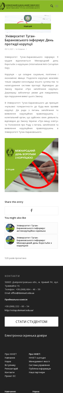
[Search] (50, 6)
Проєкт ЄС (10, 375)
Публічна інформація (40, 368)
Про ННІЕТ (11, 353)
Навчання (10, 357)
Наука (8, 361)
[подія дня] (28, 24)
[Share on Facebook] (31, 210)
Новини (21, 49)
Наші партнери (37, 372)
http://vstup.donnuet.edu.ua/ (19, 310)
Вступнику (10, 365)
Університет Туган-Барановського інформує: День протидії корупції (29, 40)
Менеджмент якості (39, 361)
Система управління (39, 365)
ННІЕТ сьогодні (37, 357)
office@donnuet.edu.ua (22, 292)
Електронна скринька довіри (26, 335)
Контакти (10, 372)
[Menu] (56, 6)
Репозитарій (11, 368)
